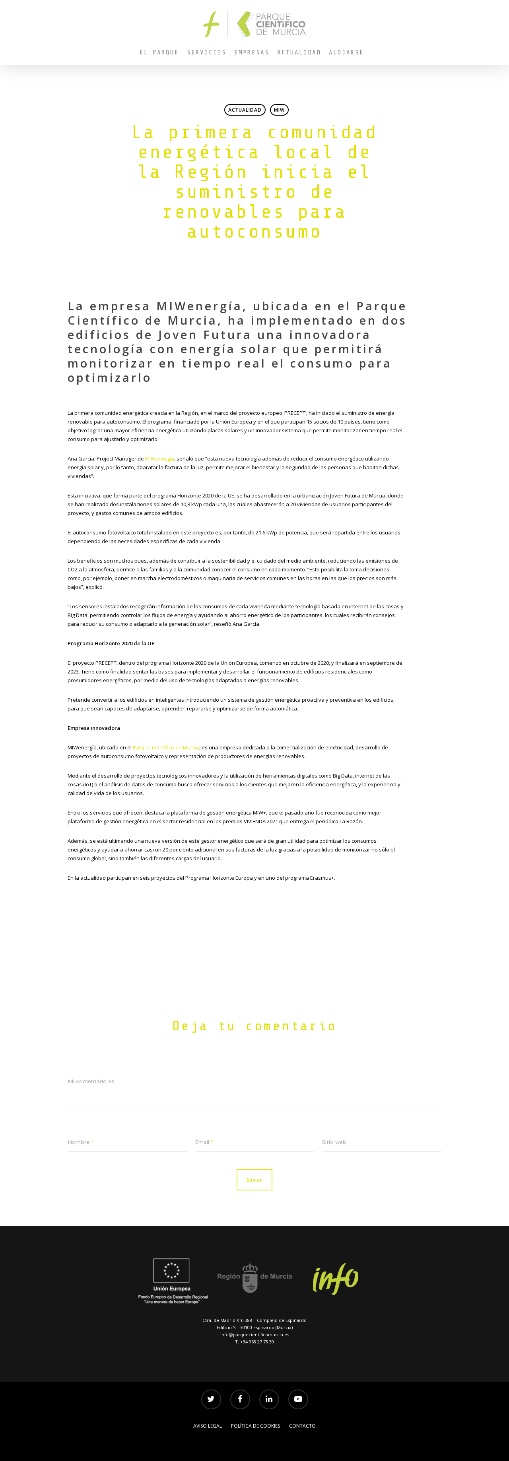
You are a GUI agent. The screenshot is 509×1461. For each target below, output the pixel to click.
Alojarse (346, 52)
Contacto (302, 1425)
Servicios (206, 52)
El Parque (159, 52)
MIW (279, 109)
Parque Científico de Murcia (166, 747)
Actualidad (299, 52)
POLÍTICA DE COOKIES (255, 1425)
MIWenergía (159, 458)
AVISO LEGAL (207, 1425)
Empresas (251, 52)
